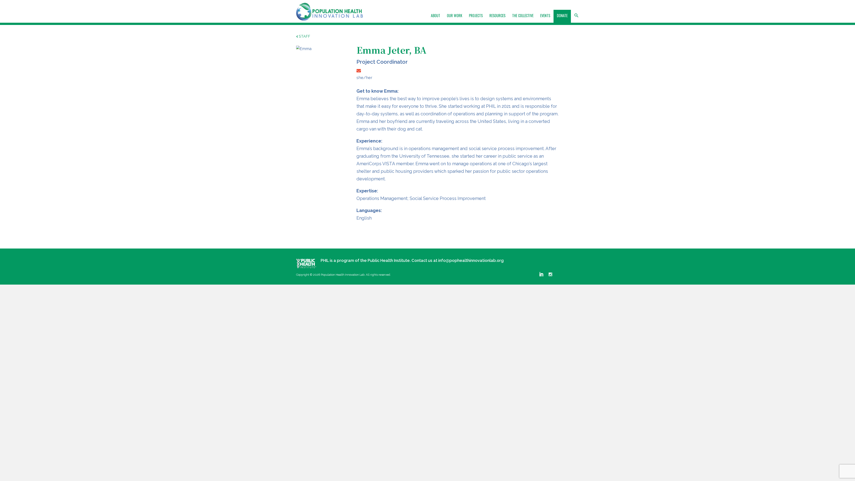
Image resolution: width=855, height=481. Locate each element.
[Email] (358, 71)
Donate (562, 15)
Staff (304, 36)
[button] (576, 17)
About (435, 15)
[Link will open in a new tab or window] (306, 263)
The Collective (522, 15)
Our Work (454, 15)
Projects (476, 15)
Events (545, 15)
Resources (497, 15)
